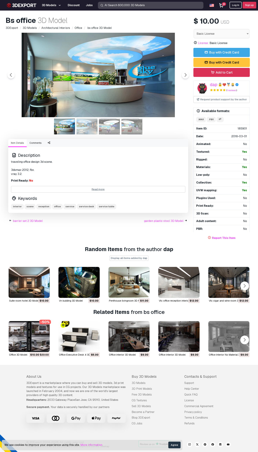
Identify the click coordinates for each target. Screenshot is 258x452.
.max (201, 119)
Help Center (191, 389)
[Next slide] (185, 75)
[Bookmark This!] (44, 293)
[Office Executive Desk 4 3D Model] (79, 336)
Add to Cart (224, 72)
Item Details (17, 142)
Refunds (189, 423)
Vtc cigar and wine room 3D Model (228, 300)
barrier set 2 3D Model (28, 221)
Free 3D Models (142, 394)
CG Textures (139, 400)
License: (203, 43)
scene (30, 206)
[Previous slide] (11, 75)
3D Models (138, 383)
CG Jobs (137, 423)
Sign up (249, 5)
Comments (35, 142)
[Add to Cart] (37, 293)
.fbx (211, 119)
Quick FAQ (191, 394)
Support (189, 383)
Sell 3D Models (141, 406)
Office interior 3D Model (122, 354)
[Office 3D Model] (29, 336)
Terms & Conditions (196, 417)
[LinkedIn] (220, 444)
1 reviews (231, 90)
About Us (33, 376)
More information (91, 445)
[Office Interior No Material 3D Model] (228, 336)
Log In (235, 5)
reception (43, 206)
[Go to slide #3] (109, 126)
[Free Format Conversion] (220, 119)
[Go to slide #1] (64, 126)
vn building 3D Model (71, 300)
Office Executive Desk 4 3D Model (78, 354)
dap (213, 84)
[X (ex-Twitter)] (197, 444)
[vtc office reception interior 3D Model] (178, 282)
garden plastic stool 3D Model (163, 221)
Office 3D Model (18, 354)
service (69, 206)
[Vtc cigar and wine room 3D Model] (228, 282)
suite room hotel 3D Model (24, 300)
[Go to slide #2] (87, 126)
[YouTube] (228, 444)
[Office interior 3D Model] (129, 336)
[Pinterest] (205, 444)
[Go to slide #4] (132, 126)
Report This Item (224, 238)
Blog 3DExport (141, 417)
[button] (244, 286)
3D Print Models (142, 389)
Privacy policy (193, 412)
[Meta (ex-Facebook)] (212, 444)
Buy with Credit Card (223, 52)
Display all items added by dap (129, 258)
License (189, 400)
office (57, 206)
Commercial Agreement (198, 406)
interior (17, 206)
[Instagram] (189, 444)
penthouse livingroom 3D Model (127, 300)
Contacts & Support (200, 376)
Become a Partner (143, 412)
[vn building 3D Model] (79, 282)
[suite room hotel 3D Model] (29, 282)
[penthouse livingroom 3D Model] (129, 282)
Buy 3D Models (144, 376)
